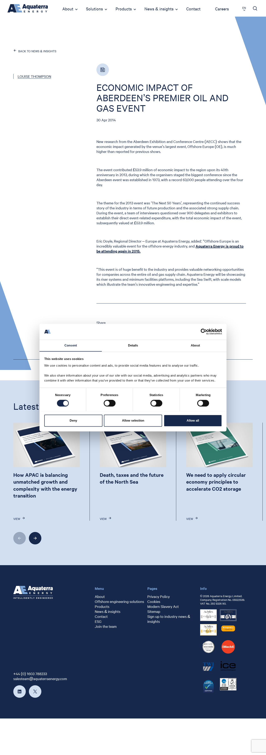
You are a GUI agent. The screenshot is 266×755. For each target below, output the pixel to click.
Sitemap (153, 611)
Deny (73, 420)
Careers (222, 8)
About (67, 8)
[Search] (255, 8)
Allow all (193, 420)
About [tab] (195, 345)
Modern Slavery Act (163, 606)
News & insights (159, 8)
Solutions (94, 8)
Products (124, 8)
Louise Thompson (34, 76)
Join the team (106, 626)
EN (244, 8)
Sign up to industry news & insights (168, 619)
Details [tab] (133, 345)
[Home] (27, 8)
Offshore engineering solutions (119, 601)
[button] (19, 538)
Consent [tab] (70, 345)
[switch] (110, 403)
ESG (98, 621)
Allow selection (133, 420)
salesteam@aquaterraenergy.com (40, 678)
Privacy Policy (158, 596)
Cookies (153, 601)
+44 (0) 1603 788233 (30, 673)
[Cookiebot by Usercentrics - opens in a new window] (204, 331)
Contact (193, 8)
